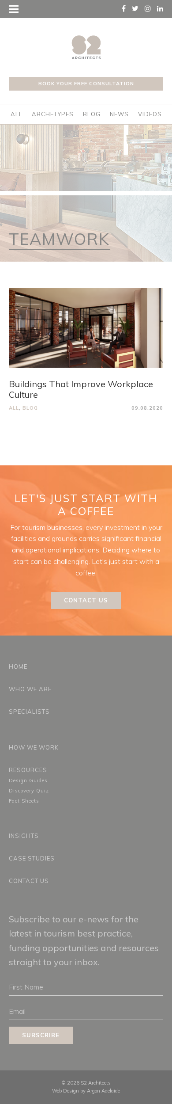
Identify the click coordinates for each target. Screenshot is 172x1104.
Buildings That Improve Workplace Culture (81, 389)
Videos (150, 114)
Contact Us (86, 600)
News (119, 114)
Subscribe (41, 1035)
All (16, 114)
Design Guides (28, 780)
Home (18, 666)
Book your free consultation (86, 83)
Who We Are (30, 689)
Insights (24, 835)
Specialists (29, 711)
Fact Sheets (24, 801)
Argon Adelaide (103, 1091)
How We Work (34, 747)
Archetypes (53, 114)
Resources (28, 769)
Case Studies (32, 858)
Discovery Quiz (29, 791)
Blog (92, 114)
